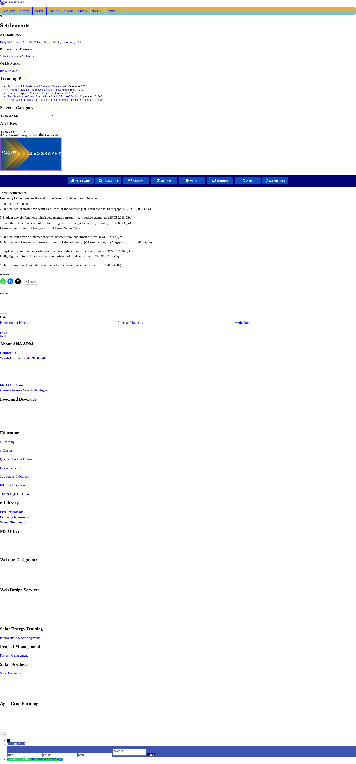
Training (110, 10)
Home (12, 10)
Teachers (222, 180)
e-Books (82, 10)
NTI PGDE (29, 56)
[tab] (2, 5)
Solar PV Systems (10, 56)
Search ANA (276, 180)
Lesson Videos (10, 468)
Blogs (5, 10)
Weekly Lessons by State (67, 42)
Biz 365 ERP (110, 180)
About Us (96, 10)
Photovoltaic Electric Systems (20, 638)
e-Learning (53, 10)
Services (24, 10)
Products (38, 10)
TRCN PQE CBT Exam (16, 494)
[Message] (130, 754)
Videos (193, 180)
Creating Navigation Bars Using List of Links (34, 89)
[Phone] (60, 754)
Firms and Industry (130, 322)
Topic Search (44, 42)
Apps (249, 180)
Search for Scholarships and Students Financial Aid (37, 86)
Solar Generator (10, 673)
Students (165, 180)
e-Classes (68, 10)
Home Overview (10, 70)
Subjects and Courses (14, 476)
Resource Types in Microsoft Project (28, 93)
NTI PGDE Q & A (12, 485)
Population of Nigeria (14, 322)
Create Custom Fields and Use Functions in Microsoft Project (43, 99)
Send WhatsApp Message (46, 759)
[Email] (95, 754)
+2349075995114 (13, 1)
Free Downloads (11, 512)
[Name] (24, 754)
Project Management (14, 655)
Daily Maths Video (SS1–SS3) (18, 42)
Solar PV (138, 180)
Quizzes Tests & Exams (16, 459)
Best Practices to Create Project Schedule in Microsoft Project (43, 96)
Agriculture (242, 322)
